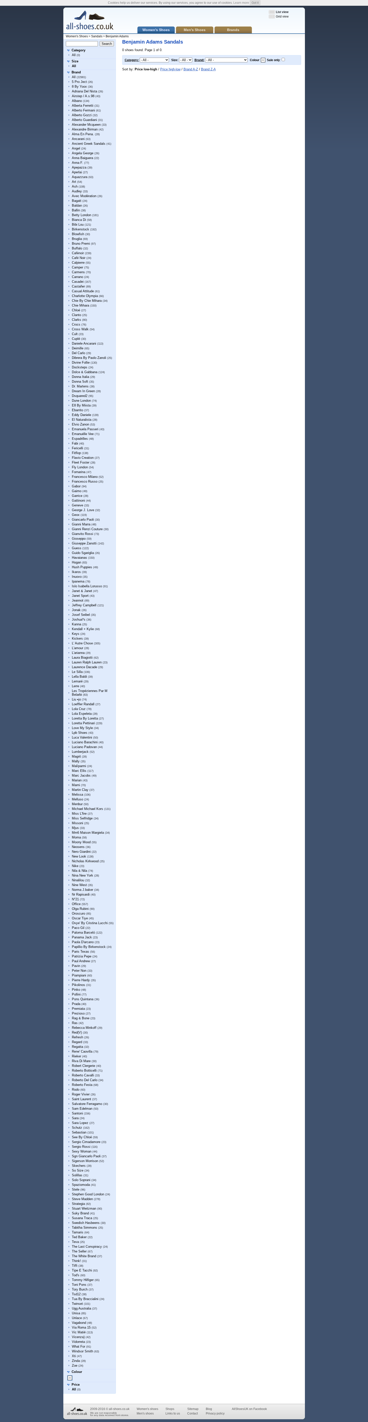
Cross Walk (80, 329)
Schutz (77, 1127)
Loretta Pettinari (83, 723)
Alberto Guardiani (84, 120)
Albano (77, 101)
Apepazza (79, 167)
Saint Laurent (81, 1099)
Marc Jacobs (81, 775)
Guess (76, 548)
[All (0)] (70, 1378)
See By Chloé (82, 1137)
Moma (76, 837)
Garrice (77, 496)
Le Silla (77, 672)
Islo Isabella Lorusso (87, 586)
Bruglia (77, 239)
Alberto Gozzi (82, 115)
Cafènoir (78, 253)
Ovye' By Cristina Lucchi (90, 923)
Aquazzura (79, 177)
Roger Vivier (81, 1094)
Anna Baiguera (82, 158)
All (74, 55)
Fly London (80, 467)
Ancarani (78, 139)
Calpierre (78, 262)
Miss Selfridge (82, 818)
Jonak (76, 610)
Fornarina (78, 472)
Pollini (76, 994)
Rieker (76, 1056)
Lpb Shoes (79, 733)
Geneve (77, 505)
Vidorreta (78, 1342)
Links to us (172, 1413)
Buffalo (77, 248)
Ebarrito (77, 410)
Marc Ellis (79, 771)
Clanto (76, 315)
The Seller (79, 1251)
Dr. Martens (80, 386)
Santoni (77, 1113)
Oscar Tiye (80, 918)
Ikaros (76, 572)
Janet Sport (80, 596)
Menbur (77, 804)
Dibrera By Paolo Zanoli (89, 358)
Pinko (76, 989)
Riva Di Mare (81, 1061)
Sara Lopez (80, 1123)
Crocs (76, 324)
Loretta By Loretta (85, 718)
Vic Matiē (79, 1332)
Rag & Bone (80, 1018)
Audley (77, 191)
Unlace (77, 1318)
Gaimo (76, 491)
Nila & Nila (79, 871)
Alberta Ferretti (82, 105)
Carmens (78, 272)
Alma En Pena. (83, 134)
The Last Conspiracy (87, 1246)
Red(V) (77, 1032)
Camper (77, 267)
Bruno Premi (81, 243)
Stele (75, 1189)
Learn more (241, 3)
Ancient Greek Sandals (88, 144)
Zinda (76, 1361)
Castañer (78, 286)
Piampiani (79, 975)
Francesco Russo (84, 481)
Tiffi (74, 1265)
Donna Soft (80, 381)
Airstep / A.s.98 (83, 96)
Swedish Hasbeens (86, 1223)
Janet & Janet (82, 591)
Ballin (76, 210)
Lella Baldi (79, 676)
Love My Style (82, 728)
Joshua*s (78, 619)
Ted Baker (79, 1237)
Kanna (76, 624)
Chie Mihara (80, 305)
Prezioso (78, 1013)
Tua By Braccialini (85, 1299)
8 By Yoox (79, 86)
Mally (76, 761)
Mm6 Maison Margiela (88, 832)
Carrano (77, 277)
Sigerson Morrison (85, 1161)
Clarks (76, 320)
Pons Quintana (82, 999)
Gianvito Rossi (82, 534)
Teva (75, 1242)
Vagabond (79, 1323)
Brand (76, 72)
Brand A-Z (190, 69)
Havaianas (79, 557)
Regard (77, 1042)
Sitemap (193, 1409)
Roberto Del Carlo (84, 1080)
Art (74, 182)
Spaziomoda (81, 1185)
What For (78, 1346)
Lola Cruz (79, 709)
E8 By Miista (81, 405)
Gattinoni (78, 500)
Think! (76, 1261)
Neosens (78, 847)
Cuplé (76, 339)
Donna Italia (80, 377)
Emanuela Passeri (85, 429)
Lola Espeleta (82, 714)
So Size (77, 1170)
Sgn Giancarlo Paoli (86, 1156)
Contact (192, 1413)
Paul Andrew (81, 961)
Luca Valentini (82, 737)
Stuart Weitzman (84, 1208)
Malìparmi (79, 766)
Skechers (79, 1166)
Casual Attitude (83, 291)
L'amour (77, 648)
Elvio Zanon (80, 424)
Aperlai (77, 172)
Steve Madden (82, 1199)
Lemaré (77, 681)
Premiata (78, 1009)
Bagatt (76, 201)
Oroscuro (78, 913)
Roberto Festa (82, 1085)
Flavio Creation (83, 458)
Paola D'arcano (83, 942)
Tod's (75, 1275)
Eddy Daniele (81, 415)
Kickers (77, 638)
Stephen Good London (88, 1194)
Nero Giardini (81, 852)
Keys (75, 634)
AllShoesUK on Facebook (249, 1409)
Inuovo (77, 577)
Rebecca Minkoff (84, 1028)
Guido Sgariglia (83, 553)
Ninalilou (78, 880)
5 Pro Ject (79, 82)
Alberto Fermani (83, 110)
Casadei (78, 281)
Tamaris (77, 1232)
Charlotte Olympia (85, 296)
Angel (76, 148)
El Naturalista (81, 419)
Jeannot (77, 600)
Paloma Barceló (83, 932)
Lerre (75, 686)
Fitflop (76, 453)
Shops (169, 1409)
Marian (77, 780)
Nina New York (82, 875)
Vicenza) (78, 1337)
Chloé (76, 310)
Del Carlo (78, 353)
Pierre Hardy (81, 980)
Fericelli (77, 448)
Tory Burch (80, 1289)
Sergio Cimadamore (86, 1142)
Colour (77, 1372)
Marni (76, 785)
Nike (75, 866)
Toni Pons (79, 1285)
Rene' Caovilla (82, 1051)
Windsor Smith (82, 1351)
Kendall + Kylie (83, 629)
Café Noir (78, 258)
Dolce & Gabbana (84, 372)
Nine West (79, 885)
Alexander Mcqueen (86, 124)
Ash (75, 186)
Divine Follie (81, 362)
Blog (209, 1409)
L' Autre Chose (82, 643)
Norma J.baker (82, 890)
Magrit (76, 756)
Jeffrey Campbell (84, 605)
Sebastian (79, 1132)
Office (76, 904)
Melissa (77, 794)
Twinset (77, 1304)
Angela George (82, 153)
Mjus (75, 828)
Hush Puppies (82, 567)
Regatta (77, 1047)
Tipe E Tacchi (82, 1270)
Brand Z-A (208, 69)
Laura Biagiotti (82, 657)
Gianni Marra (81, 524)
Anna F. (77, 163)
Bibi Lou (78, 224)
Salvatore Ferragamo (87, 1104)
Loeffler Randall (83, 704)
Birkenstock (80, 229)
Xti (74, 1356)
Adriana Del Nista (84, 91)
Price (76, 1384)
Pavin (76, 966)
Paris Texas (80, 951)
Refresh (77, 1037)
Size (75, 61)
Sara (75, 1118)
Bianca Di (79, 220)
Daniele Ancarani (84, 343)
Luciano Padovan (84, 747)
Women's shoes (147, 1409)
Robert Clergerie (83, 1066)
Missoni (77, 823)
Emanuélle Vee (83, 434)
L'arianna (78, 653)
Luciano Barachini (85, 742)
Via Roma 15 (81, 1327)
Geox (76, 515)
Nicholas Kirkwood (85, 861)
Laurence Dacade (84, 667)
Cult (75, 334)
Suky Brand (80, 1213)
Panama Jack (82, 937)
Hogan (76, 562)
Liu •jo (76, 699)
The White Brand (84, 1256)
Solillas (77, 1175)
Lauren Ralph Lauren (87, 662)
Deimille (77, 348)
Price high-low (170, 69)
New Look (79, 856)
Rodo (75, 1089)
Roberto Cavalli (83, 1075)
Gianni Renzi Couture (87, 529)
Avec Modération (84, 196)
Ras (75, 1023)
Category (78, 50)
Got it (255, 3)
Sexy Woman (81, 1151)
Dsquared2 (79, 396)
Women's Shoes (77, 36)
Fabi (75, 443)
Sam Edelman (82, 1108)
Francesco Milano (85, 477)
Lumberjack (80, 752)
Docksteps (79, 367)
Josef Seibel (81, 615)
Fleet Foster (80, 462)
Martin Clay (80, 790)
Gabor (76, 486)
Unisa (76, 1313)
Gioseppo (79, 538)
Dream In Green (83, 391)
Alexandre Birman (85, 129)
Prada (76, 1004)
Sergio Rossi (81, 1147)
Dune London (81, 400)
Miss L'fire (79, 813)
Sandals (96, 36)
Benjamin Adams (117, 36)
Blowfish (78, 234)
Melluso (77, 799)
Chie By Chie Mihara (87, 301)
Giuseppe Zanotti (84, 543)
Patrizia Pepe (81, 956)
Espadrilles (80, 439)
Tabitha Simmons (84, 1227)
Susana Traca (82, 1218)
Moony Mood (81, 842)
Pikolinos (78, 985)
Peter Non (79, 970)
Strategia (78, 1204)
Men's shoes (145, 1413)
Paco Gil (78, 928)
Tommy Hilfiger (83, 1280)
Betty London (81, 215)
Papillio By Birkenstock (89, 947)
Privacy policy (215, 1413)
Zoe (74, 1365)
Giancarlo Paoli (83, 519)
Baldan (77, 205)
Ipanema (78, 581)
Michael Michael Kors (87, 809)
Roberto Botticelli (84, 1070)
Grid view (282, 16)
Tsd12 (76, 1294)
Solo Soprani (81, 1180)
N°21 (75, 899)
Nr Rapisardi (81, 894)
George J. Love (83, 510)
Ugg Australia (81, 1308)
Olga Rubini (80, 909)
